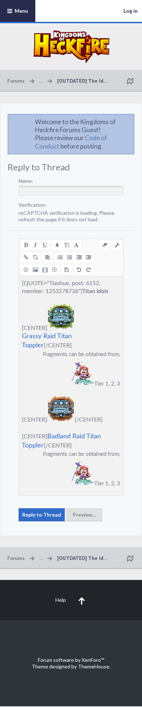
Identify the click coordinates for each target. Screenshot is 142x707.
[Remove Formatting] (104, 245)
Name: (26, 181)
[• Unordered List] (60, 257)
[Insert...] (54, 269)
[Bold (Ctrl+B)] (25, 245)
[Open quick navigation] (130, 81)
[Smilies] (25, 269)
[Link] (25, 257)
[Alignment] (47, 257)
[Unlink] (35, 257)
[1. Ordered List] (69, 257)
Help (60, 600)
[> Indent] (88, 257)
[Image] (35, 269)
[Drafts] (66, 269)
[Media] (44, 269)
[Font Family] (76, 245)
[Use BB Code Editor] (117, 245)
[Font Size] (66, 245)
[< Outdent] (79, 257)
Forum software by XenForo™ (71, 660)
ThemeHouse (93, 666)
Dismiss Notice (129, 122)
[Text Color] (57, 245)
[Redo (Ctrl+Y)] (88, 269)
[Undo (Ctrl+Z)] (79, 269)
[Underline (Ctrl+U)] (44, 245)
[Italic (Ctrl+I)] (35, 245)
